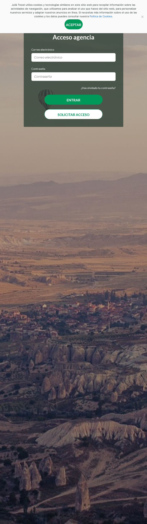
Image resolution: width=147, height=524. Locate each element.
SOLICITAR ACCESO (73, 115)
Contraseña (38, 68)
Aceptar (73, 25)
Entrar (73, 100)
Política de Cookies (101, 16)
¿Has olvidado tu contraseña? (98, 88)
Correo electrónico (42, 49)
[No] (142, 17)
